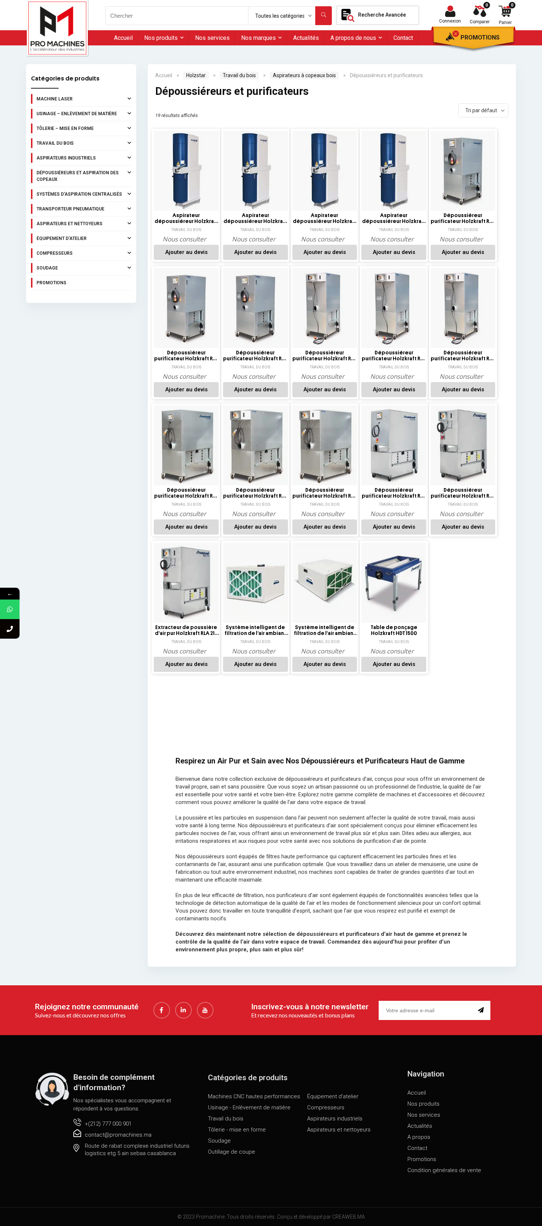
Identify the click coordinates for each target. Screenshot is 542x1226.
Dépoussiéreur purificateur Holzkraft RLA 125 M (186, 356)
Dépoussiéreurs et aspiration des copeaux (78, 176)
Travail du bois (55, 143)
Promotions (480, 37)
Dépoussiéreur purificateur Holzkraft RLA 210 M (463, 493)
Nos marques (258, 37)
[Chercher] (323, 15)
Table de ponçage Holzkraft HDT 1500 (394, 630)
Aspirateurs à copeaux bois (304, 75)
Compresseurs (55, 253)
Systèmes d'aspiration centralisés (79, 194)
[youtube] (205, 1010)
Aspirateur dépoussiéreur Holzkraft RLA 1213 (325, 218)
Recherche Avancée (382, 15)
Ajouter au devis (186, 252)
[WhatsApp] (10, 609)
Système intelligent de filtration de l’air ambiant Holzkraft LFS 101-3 (255, 630)
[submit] (482, 1010)
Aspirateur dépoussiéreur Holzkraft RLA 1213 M (394, 218)
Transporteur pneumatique (70, 209)
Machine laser (55, 99)
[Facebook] (161, 1010)
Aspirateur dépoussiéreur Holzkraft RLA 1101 (186, 218)
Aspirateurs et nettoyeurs (70, 223)
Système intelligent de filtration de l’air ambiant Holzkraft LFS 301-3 (324, 630)
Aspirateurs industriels (66, 158)
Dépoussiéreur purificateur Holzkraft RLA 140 (324, 356)
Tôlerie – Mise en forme (65, 128)
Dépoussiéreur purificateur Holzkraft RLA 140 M (394, 356)
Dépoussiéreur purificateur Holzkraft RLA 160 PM (324, 493)
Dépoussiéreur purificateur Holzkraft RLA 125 (463, 218)
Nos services (212, 37)
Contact (403, 37)
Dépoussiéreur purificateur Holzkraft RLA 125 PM (255, 356)
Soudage (47, 268)
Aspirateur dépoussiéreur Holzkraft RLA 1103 (255, 218)
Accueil (123, 37)
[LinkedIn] (183, 1010)
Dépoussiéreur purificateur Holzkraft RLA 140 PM (463, 356)
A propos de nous (353, 37)
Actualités (306, 37)
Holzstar (196, 75)
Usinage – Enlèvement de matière (77, 113)
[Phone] (10, 629)
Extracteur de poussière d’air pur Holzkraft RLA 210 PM (186, 630)
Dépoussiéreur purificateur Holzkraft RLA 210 (394, 493)
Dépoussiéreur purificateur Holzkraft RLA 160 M (255, 493)
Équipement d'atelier (62, 238)
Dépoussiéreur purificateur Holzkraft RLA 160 (186, 493)
